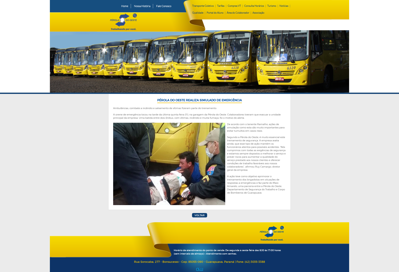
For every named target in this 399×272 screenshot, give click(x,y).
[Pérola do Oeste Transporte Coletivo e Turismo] (146, 21)
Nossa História (142, 6)
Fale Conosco (163, 6)
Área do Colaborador (238, 12)
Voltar (200, 215)
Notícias (283, 6)
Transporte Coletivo (203, 6)
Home (124, 6)
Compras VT (234, 6)
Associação (258, 12)
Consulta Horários (254, 6)
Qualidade (197, 12)
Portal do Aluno (215, 12)
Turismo (271, 6)
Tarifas (220, 6)
